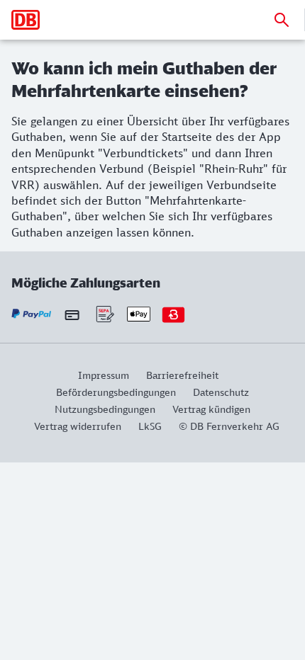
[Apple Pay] (138, 314)
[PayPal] (31, 314)
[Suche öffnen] (281, 19)
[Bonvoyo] (173, 314)
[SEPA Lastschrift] (104, 314)
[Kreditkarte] (72, 314)
